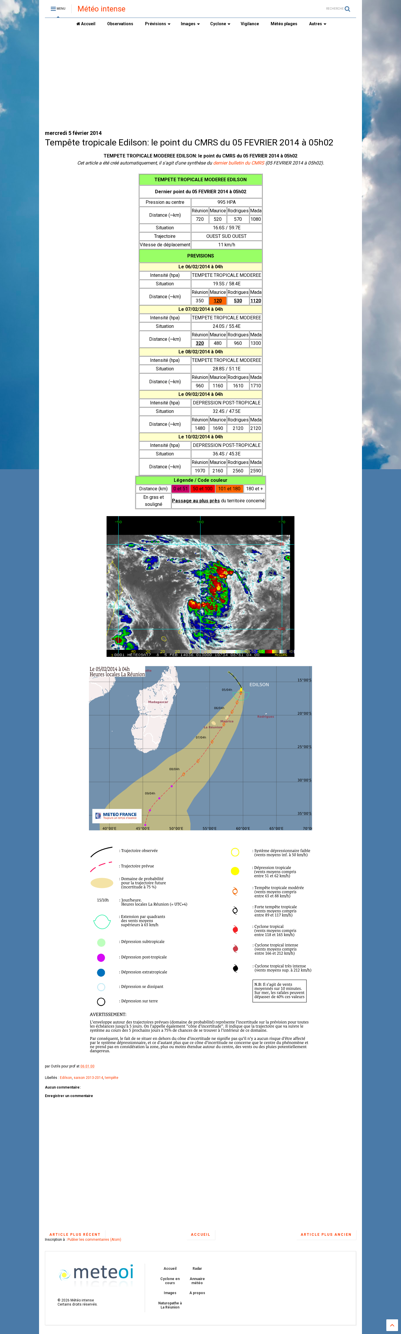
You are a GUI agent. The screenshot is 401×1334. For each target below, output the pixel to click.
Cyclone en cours (170, 1281)
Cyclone (218, 23)
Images (188, 23)
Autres (315, 23)
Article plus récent (75, 1235)
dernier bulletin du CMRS (238, 163)
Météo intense (101, 8)
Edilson (66, 1078)
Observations (120, 23)
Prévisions (155, 23)
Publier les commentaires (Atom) (94, 1240)
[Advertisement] (200, 79)
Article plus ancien (326, 1235)
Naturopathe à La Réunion (170, 1305)
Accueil (87, 23)
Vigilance (250, 23)
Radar (197, 1269)
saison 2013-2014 (88, 1078)
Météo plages (284, 23)
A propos (197, 1293)
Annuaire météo (197, 1281)
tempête (111, 1078)
